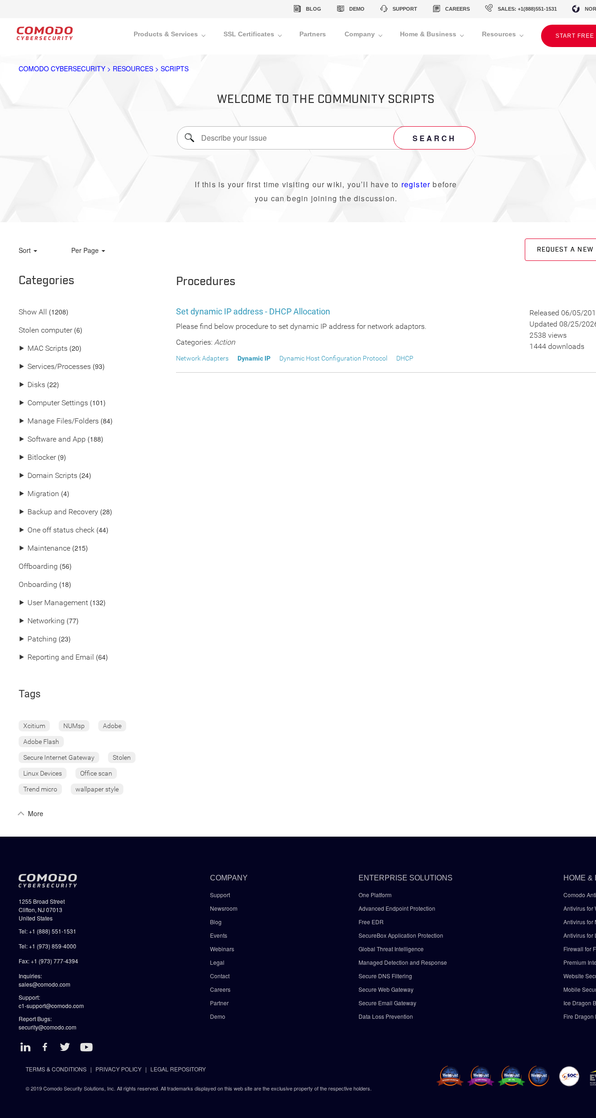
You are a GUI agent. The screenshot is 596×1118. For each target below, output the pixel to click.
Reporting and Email (56, 657)
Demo (217, 1016)
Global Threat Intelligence (391, 949)
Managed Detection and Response (403, 962)
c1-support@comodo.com (51, 1005)
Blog (216, 922)
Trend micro (40, 789)
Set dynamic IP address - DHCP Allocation (253, 311)
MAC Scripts (43, 349)
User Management (53, 603)
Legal (217, 962)
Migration (39, 494)
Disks (32, 385)
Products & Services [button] (167, 34)
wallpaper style (97, 789)
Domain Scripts (48, 476)
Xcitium (34, 725)
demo (357, 9)
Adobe (112, 725)
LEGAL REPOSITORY (178, 1069)
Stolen (122, 757)
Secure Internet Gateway (59, 757)
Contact (220, 976)
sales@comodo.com (44, 984)
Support (220, 895)
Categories (46, 281)
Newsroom (223, 908)
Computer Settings (53, 403)
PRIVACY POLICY (118, 1069)
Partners (312, 34)
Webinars (222, 949)
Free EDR (371, 922)
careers (457, 9)
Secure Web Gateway (386, 989)
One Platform (375, 895)
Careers (220, 989)
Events (218, 935)
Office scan (96, 773)
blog (313, 9)
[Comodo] (44, 36)
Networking (42, 621)
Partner (219, 1003)
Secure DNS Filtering (385, 976)
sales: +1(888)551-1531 (527, 9)
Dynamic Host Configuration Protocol (333, 358)
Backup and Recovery (58, 512)
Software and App (52, 439)
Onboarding (38, 585)
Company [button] (361, 34)
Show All (33, 312)
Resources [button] (500, 34)
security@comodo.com (47, 1027)
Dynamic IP (254, 358)
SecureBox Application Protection (401, 935)
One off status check (57, 530)
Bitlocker (37, 458)
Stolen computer (45, 330)
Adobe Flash (41, 741)
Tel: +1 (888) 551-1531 (47, 931)
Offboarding (38, 567)
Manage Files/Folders (59, 421)
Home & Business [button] (429, 34)
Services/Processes (55, 367)
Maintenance (44, 548)
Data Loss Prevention (386, 1016)
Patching (38, 639)
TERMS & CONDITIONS (56, 1069)
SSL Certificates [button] (250, 34)
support (405, 9)
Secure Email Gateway (388, 1003)
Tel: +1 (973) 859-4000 (47, 946)
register (416, 184)
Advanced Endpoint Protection (397, 908)
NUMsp (74, 725)
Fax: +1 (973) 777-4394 (48, 961)
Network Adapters (202, 358)
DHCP (404, 358)
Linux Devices (42, 773)
